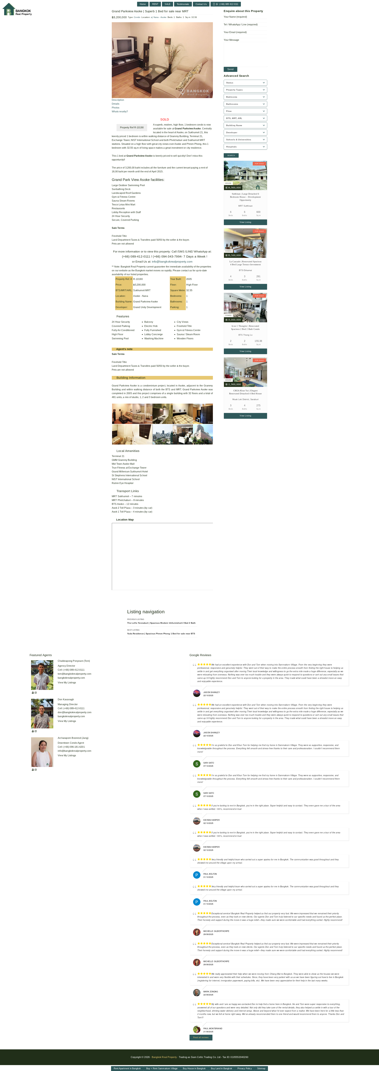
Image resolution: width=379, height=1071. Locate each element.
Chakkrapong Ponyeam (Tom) (74, 661)
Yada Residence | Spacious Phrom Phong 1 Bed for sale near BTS (161, 632)
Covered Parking (121, 326)
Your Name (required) (235, 17)
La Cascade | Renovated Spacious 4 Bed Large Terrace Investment (245, 263)
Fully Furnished (152, 330)
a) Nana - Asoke (158, 17)
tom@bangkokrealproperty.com (74, 674)
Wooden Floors (185, 338)
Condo (137, 17)
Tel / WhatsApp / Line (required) (241, 24)
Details (115, 104)
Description (118, 100)
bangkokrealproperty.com (71, 678)
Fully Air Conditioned (123, 330)
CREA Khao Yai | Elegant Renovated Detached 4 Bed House (245, 392)
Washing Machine (154, 338)
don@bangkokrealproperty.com (74, 712)
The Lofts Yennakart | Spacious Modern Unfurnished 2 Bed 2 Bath (161, 621)
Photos (115, 107)
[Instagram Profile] (36, 693)
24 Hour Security (121, 322)
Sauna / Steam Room (188, 334)
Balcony (148, 322)
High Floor (117, 334)
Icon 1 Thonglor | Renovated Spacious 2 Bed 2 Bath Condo (245, 327)
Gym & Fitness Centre (188, 330)
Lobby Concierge (153, 334)
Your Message (231, 40)
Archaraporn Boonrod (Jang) (73, 738)
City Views (182, 322)
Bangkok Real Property (164, 1057)
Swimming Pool (120, 338)
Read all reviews (201, 1037)
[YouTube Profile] (33, 693)
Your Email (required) (235, 32)
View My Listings (67, 682)
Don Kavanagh (66, 699)
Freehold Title (184, 326)
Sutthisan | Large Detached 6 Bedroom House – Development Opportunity (245, 197)
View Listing (245, 222)
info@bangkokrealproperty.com (171, 261)
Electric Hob (151, 326)
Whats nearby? (120, 111)
